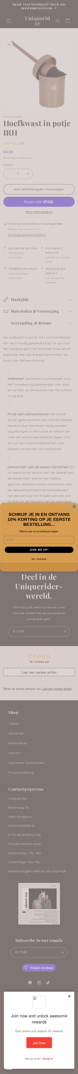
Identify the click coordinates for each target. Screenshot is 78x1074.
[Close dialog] (74, 506)
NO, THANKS (39, 559)
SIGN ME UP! (39, 549)
